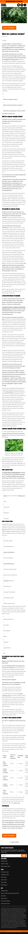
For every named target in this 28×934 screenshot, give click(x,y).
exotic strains (17, 803)
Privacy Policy (4, 898)
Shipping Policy (4, 890)
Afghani (5, 495)
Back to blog (15, 842)
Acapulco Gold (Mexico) (8, 552)
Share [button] (4, 40)
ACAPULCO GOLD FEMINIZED (5, 777)
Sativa (3, 529)
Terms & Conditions (5, 901)
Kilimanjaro (6, 580)
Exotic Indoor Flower (5, 866)
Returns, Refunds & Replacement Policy (10, 893)
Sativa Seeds (4, 882)
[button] (18, 4)
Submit (23, 855)
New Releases (4, 885)
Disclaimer (3, 895)
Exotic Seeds (4, 877)
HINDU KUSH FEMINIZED (5, 792)
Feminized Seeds (5, 872)
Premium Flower (4, 863)
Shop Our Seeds (9, 27)
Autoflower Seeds (5, 874)
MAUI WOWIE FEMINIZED (5, 763)
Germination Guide (5, 903)
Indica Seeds (4, 879)
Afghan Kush (22, 495)
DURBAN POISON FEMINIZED (5, 770)
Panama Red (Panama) (8, 563)
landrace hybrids (9, 391)
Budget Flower (4, 861)
